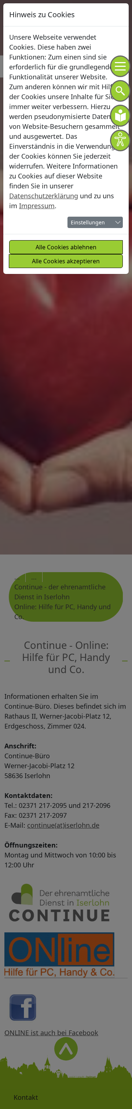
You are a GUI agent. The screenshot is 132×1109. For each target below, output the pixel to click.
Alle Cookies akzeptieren (66, 261)
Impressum (37, 205)
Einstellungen (88, 222)
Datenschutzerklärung (43, 195)
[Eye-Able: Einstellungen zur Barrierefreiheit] (120, 140)
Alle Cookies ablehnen (66, 247)
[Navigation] (120, 66)
